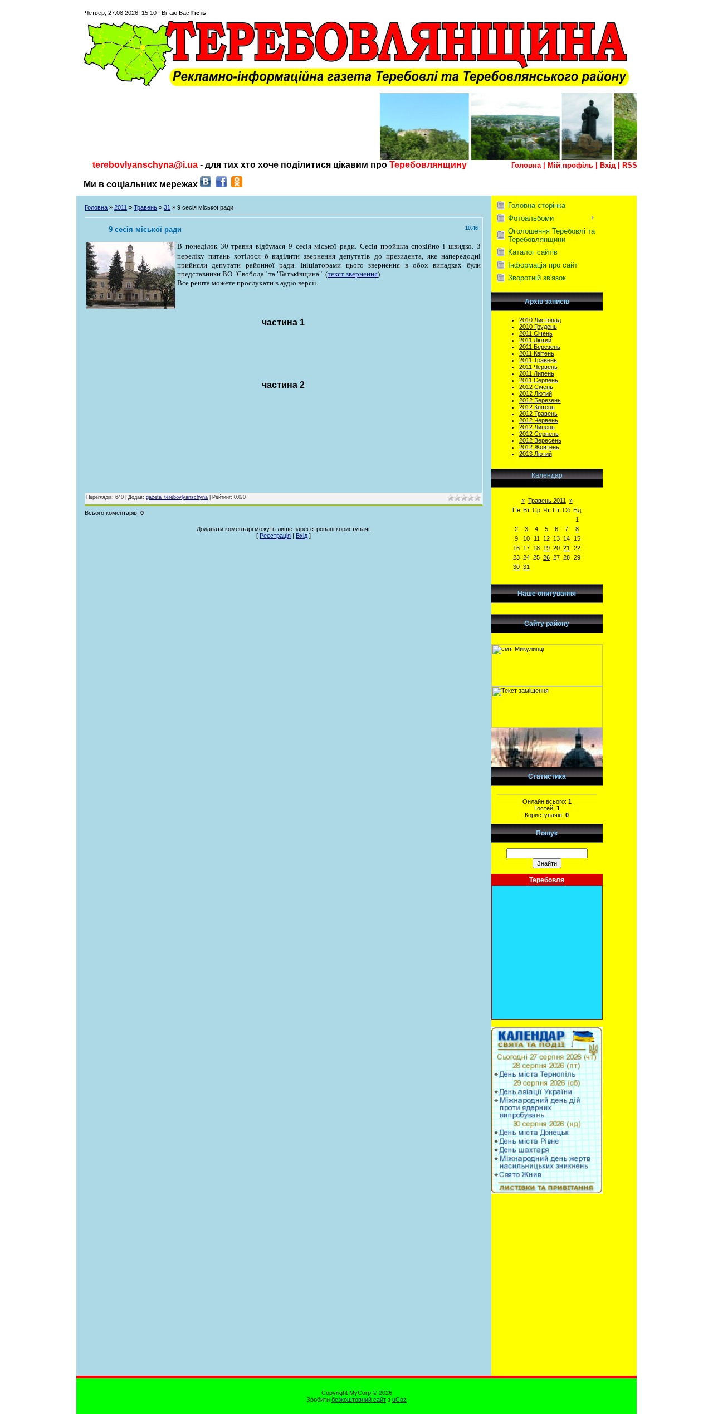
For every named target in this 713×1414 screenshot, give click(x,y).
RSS (629, 165)
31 (167, 207)
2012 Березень (540, 400)
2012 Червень (538, 420)
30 (516, 566)
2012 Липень (537, 427)
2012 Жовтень (539, 447)
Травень (145, 207)
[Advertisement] (547, 1320)
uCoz (399, 1399)
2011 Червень (538, 366)
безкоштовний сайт (358, 1399)
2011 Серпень (538, 380)
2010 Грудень (538, 326)
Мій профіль (570, 165)
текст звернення (353, 274)
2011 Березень (539, 346)
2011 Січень (536, 333)
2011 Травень (538, 360)
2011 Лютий (535, 340)
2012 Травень (538, 413)
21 (566, 548)
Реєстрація (275, 535)
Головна (526, 165)
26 (546, 557)
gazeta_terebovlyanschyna (177, 497)
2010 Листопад (540, 320)
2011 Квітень (536, 353)
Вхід (608, 165)
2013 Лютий (535, 453)
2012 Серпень (539, 433)
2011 (120, 207)
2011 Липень (536, 373)
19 (546, 548)
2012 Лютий (535, 393)
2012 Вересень (540, 440)
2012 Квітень (537, 407)
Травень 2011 (547, 500)
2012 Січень (536, 386)
